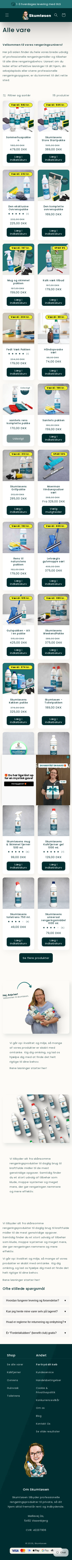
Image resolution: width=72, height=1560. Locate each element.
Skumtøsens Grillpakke (18, 488)
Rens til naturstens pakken (18, 561)
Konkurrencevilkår (47, 1400)
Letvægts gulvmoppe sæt (54, 560)
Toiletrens (13, 1396)
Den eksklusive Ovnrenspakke (18, 208)
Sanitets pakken (53, 420)
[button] (7, 15)
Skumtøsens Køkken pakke (18, 701)
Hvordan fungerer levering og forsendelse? (36, 1300)
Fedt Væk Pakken (18, 349)
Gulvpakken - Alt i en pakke (18, 632)
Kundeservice (45, 1372)
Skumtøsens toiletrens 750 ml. (18, 916)
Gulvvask (13, 1388)
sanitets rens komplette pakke (18, 422)
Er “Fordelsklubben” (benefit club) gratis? (36, 1333)
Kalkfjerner (14, 1372)
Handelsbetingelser (48, 1380)
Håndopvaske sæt (53, 351)
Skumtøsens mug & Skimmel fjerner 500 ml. (18, 844)
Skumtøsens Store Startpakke (53, 139)
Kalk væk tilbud (53, 280)
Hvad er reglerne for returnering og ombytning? (36, 1322)
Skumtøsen (41, 1543)
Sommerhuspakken (18, 139)
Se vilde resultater (48, 1431)
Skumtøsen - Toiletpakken (53, 701)
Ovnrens (12, 1380)
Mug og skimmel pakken (18, 282)
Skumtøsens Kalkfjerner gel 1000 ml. (53, 844)
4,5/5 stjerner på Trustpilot (39, 4)
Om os (40, 1408)
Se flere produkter (36, 958)
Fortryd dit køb (46, 1364)
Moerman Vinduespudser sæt (53, 489)
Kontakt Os (43, 1423)
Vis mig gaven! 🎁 (19, 784)
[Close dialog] (67, 757)
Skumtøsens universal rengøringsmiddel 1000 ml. (53, 919)
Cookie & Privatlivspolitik (45, 1390)
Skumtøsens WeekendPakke (53, 632)
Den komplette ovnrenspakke (54, 208)
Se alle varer (15, 1364)
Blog (38, 1416)
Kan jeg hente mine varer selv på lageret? (36, 1311)
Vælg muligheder (53, 510)
